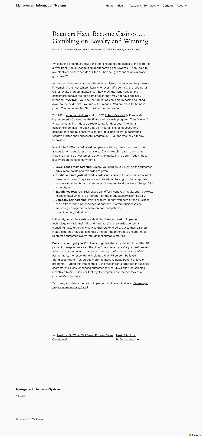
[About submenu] (186, 5)
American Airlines (77, 115)
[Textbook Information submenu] (158, 5)
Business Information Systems (107, 49)
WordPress (37, 419)
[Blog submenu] (124, 5)
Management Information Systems (41, 5)
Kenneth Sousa (81, 49)
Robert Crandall (115, 115)
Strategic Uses (132, 49)
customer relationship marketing (98, 155)
